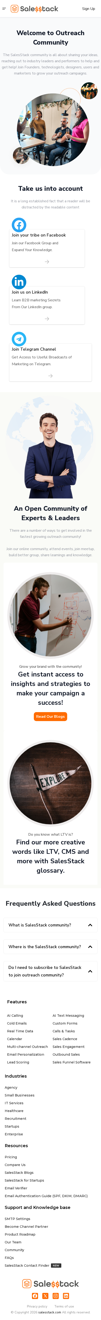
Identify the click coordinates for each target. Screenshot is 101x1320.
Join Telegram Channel (34, 349)
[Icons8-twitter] (45, 1296)
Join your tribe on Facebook (39, 235)
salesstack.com (49, 1312)
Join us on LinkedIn (30, 292)
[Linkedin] (66, 1296)
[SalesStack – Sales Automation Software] (34, 8)
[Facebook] (35, 1296)
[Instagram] (56, 1296)
